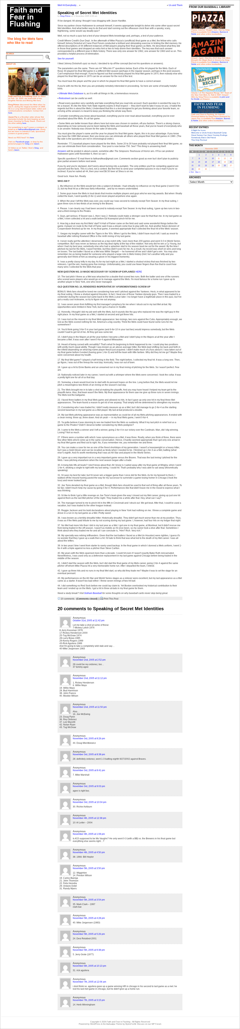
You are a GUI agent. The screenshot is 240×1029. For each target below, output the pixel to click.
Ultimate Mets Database (71, 93)
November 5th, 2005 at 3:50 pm (89, 868)
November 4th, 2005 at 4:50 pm (89, 852)
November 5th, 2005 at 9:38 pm (89, 950)
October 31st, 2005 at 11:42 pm (88, 620)
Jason (36, 144)
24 (213, 166)
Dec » (197, 172)
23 (206, 166)
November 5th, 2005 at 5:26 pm (89, 934)
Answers (62, 151)
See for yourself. (66, 58)
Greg (27, 144)
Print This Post (111, 598)
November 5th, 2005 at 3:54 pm (89, 899)
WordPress (95, 1024)
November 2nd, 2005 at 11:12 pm (90, 678)
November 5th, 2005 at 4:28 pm (89, 918)
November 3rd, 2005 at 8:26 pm (89, 738)
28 (193, 169)
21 (193, 166)
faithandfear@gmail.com (28, 129)
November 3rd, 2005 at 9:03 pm (89, 786)
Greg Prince (65, 16)
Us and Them (175, 5)
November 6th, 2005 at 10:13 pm (89, 966)
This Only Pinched (199, 140)
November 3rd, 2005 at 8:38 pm (89, 754)
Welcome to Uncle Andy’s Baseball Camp (209, 133)
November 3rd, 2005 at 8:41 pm (89, 770)
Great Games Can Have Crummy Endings (209, 135)
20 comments (67, 598)
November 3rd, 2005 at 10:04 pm (89, 802)
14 (193, 162)
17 (213, 162)
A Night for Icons (198, 130)
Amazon (215, 32)
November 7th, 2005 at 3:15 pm (89, 1000)
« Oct (191, 172)
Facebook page (22, 142)
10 (213, 158)
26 (225, 166)
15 (199, 162)
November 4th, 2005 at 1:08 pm (89, 834)
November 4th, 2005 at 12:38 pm (89, 818)
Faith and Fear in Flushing (118, 1022)
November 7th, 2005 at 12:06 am (89, 981)
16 (206, 162)
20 (231, 162)
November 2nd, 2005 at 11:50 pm (90, 707)
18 (219, 162)
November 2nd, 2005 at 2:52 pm (89, 660)
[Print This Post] (101, 598)
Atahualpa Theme (114, 1024)
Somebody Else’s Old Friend (203, 138)
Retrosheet (64, 98)
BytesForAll (130, 1024)
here (10, 113)
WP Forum (156, 1024)
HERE (139, 271)
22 (199, 166)
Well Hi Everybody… (68, 5)
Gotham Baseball (93, 593)
